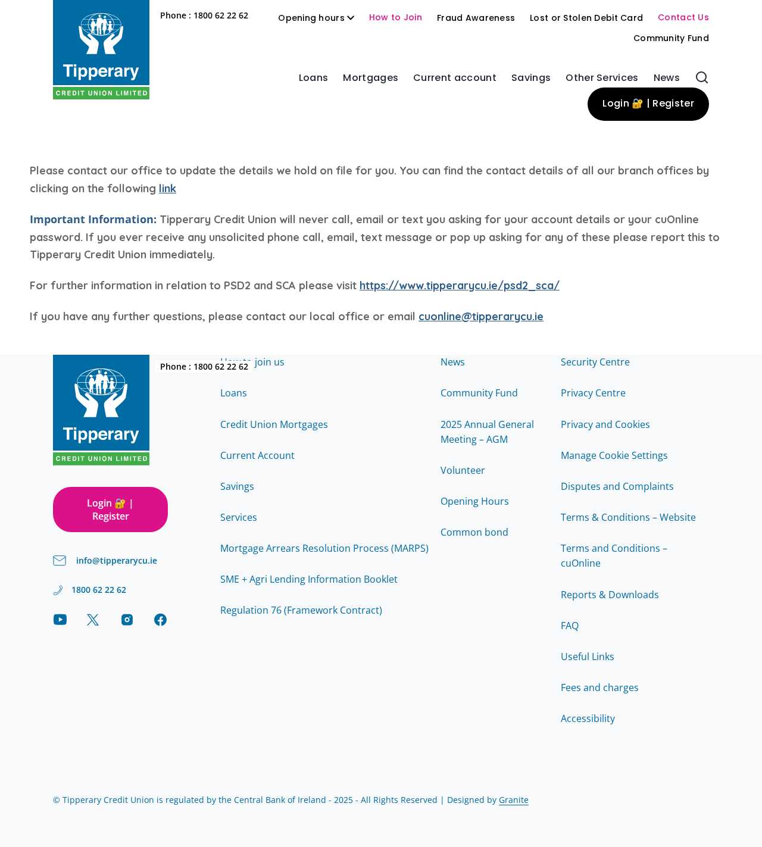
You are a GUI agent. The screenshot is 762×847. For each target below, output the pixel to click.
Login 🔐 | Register (648, 104)
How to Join (395, 18)
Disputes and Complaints (617, 486)
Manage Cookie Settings (614, 455)
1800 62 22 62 (220, 15)
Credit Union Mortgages (274, 424)
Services (238, 517)
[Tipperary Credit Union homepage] (101, 49)
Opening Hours (475, 501)
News (667, 78)
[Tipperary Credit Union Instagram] (127, 619)
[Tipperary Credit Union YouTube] (60, 619)
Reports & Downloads (610, 594)
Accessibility (588, 718)
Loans (314, 78)
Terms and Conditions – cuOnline (614, 556)
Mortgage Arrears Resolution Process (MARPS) (324, 548)
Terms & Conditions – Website (628, 517)
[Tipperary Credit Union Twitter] (93, 619)
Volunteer (463, 470)
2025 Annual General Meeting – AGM (487, 432)
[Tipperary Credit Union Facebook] (160, 619)
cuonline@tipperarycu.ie (481, 316)
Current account (454, 78)
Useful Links (587, 656)
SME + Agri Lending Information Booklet (309, 579)
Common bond (474, 532)
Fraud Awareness (476, 19)
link (167, 188)
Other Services (602, 78)
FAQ (570, 625)
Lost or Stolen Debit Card (586, 19)
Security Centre (595, 361)
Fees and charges (600, 687)
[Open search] (702, 77)
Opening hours (311, 19)
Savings (531, 78)
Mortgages (370, 78)
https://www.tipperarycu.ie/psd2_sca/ (460, 285)
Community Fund (671, 39)
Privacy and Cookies (605, 424)
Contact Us (683, 18)
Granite (514, 799)
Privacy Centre (593, 392)
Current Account (257, 455)
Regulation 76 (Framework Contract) (301, 610)
